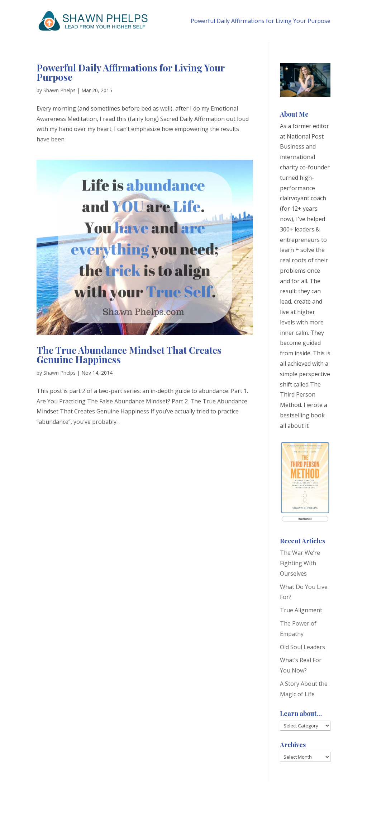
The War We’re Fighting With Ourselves (300, 563)
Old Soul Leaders (302, 647)
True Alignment (301, 610)
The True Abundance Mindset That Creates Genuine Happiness (129, 355)
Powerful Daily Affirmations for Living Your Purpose (260, 21)
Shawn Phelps (59, 90)
